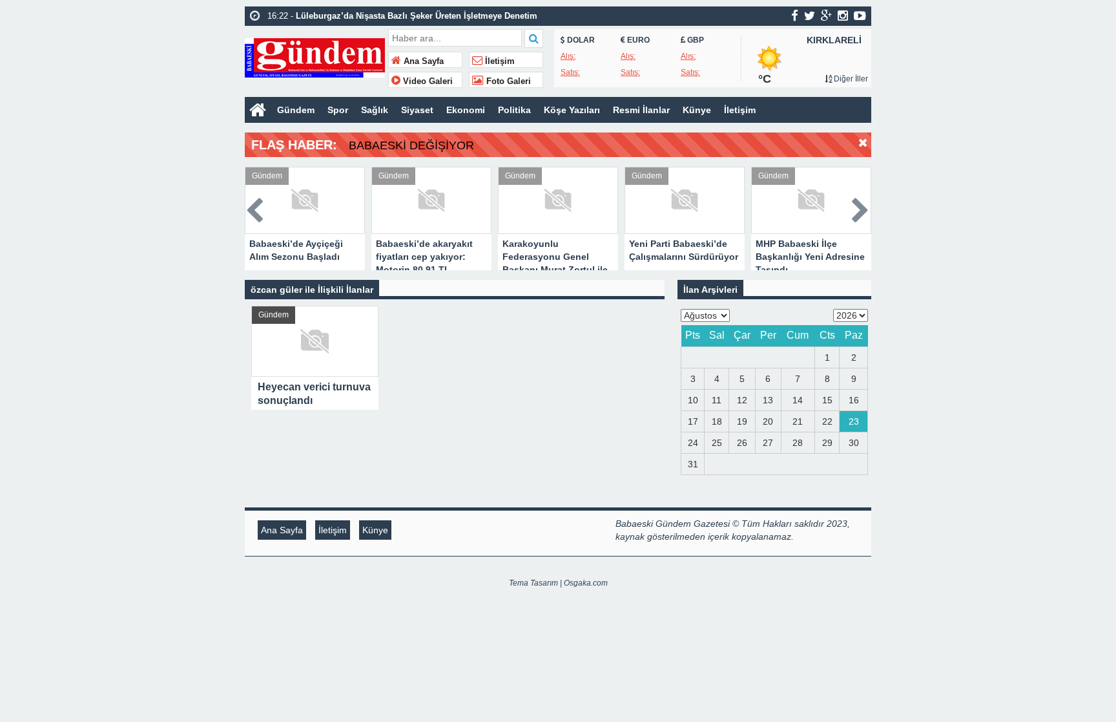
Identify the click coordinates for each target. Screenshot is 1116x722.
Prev (255, 208)
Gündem (296, 110)
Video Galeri (426, 81)
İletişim (498, 61)
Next (861, 208)
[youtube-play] (860, 15)
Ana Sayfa (422, 61)
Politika (514, 110)
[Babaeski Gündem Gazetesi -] (315, 57)
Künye (697, 110)
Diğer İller (850, 78)
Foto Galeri (507, 81)
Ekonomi (465, 110)
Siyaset (417, 110)
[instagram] (843, 15)
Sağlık (374, 110)
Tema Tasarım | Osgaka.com (558, 583)
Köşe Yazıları (572, 110)
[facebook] (794, 15)
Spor (337, 110)
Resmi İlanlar (641, 110)
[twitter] (809, 15)
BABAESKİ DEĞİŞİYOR (411, 145)
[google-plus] (826, 15)
